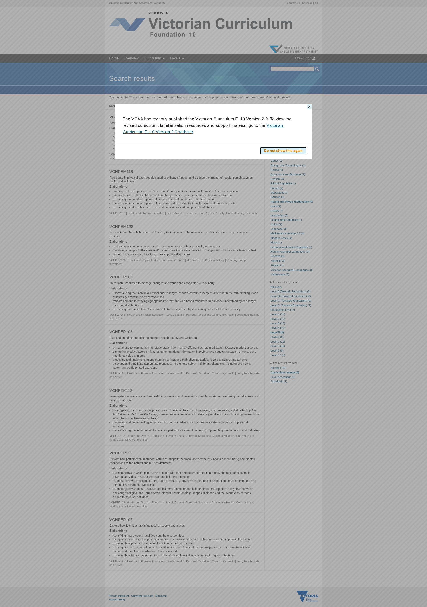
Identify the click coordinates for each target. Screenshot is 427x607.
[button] (309, 106)
